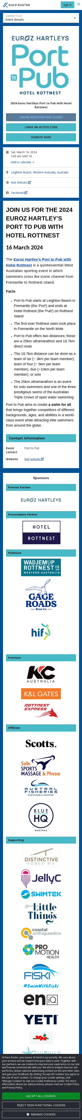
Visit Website (19, 182)
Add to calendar (21, 162)
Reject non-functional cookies (41, 1105)
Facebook (17, 193)
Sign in (67, 5)
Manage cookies (43, 1114)
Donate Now (41, 137)
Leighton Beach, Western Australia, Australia (39, 172)
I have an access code (41, 127)
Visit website (32, 459)
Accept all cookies (41, 1096)
